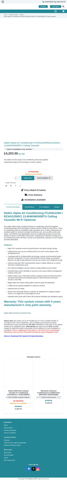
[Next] (61, 386)
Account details (8, 455)
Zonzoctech (46, 478)
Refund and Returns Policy (12, 445)
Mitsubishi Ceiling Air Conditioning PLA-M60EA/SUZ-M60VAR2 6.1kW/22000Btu (18, 392)
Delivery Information (10, 430)
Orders (6, 457)
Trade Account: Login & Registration (15, 442)
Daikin (21, 14)
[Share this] (11, 185)
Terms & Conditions (10, 433)
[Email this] (6, 185)
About (6, 425)
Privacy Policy (8, 428)
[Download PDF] (17, 349)
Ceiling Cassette (13, 14)
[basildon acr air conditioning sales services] (10, 6)
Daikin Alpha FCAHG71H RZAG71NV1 (17, 313)
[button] (2, 2)
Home (5, 14)
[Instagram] (38, 469)
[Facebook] (29, 469)
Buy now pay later (9, 460)
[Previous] (6, 386)
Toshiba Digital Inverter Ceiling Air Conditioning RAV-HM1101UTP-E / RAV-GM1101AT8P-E (49, 393)
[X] (33, 469)
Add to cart (27, 178)
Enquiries (7, 440)
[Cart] (63, 11)
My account (7, 452)
